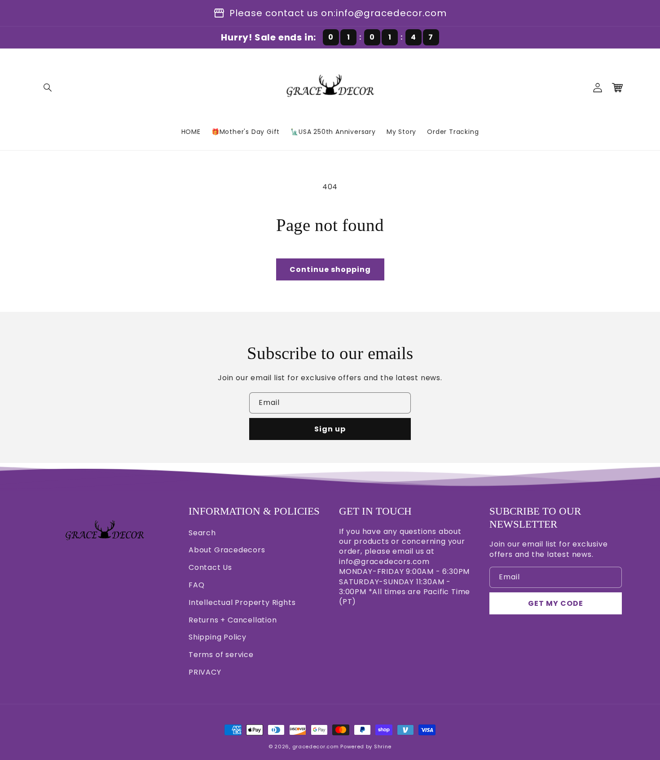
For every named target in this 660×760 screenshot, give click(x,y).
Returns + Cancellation (233, 620)
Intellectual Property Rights (242, 602)
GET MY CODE (555, 603)
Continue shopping (330, 269)
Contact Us (210, 567)
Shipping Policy (217, 637)
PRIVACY (205, 672)
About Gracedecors (227, 550)
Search (202, 533)
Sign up (330, 429)
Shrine (383, 746)
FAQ (196, 585)
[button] (48, 88)
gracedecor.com (315, 746)
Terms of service (221, 654)
